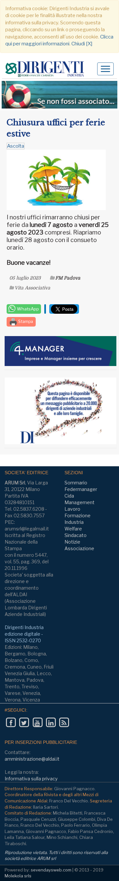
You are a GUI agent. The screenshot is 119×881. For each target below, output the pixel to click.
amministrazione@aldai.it (32, 759)
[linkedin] (51, 722)
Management (79, 502)
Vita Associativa (32, 287)
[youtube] (37, 722)
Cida (69, 496)
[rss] (64, 722)
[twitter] (24, 722)
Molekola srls (18, 875)
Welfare (73, 528)
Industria (74, 522)
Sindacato (75, 535)
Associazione (79, 548)
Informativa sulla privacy (31, 778)
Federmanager (80, 489)
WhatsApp (27, 308)
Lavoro (72, 509)
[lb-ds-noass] (59, 95)
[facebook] (11, 722)
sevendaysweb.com (51, 869)
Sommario (75, 482)
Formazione (77, 515)
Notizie (72, 542)
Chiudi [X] (81, 44)
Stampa (25, 321)
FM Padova (67, 278)
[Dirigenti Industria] (47, 69)
